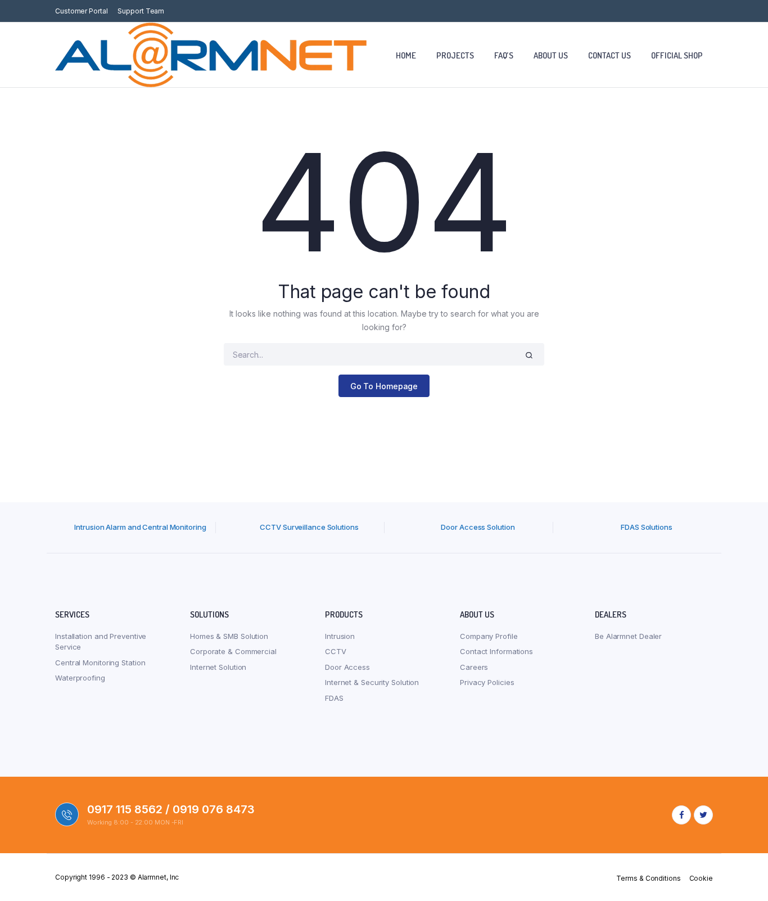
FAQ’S (503, 55)
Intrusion (340, 636)
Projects (455, 55)
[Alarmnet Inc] (211, 54)
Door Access (347, 667)
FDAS (334, 697)
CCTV (335, 651)
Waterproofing (80, 677)
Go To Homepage (384, 386)
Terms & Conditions (648, 878)
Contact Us (609, 55)
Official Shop (677, 55)
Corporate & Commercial (233, 651)
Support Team (141, 11)
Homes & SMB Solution (229, 636)
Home (406, 55)
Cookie (701, 878)
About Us (551, 55)
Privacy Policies (487, 682)
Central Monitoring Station (100, 662)
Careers (474, 667)
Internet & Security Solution (372, 682)
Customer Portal (81, 11)
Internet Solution (218, 667)
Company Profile (489, 636)
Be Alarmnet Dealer (628, 636)
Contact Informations (496, 651)
